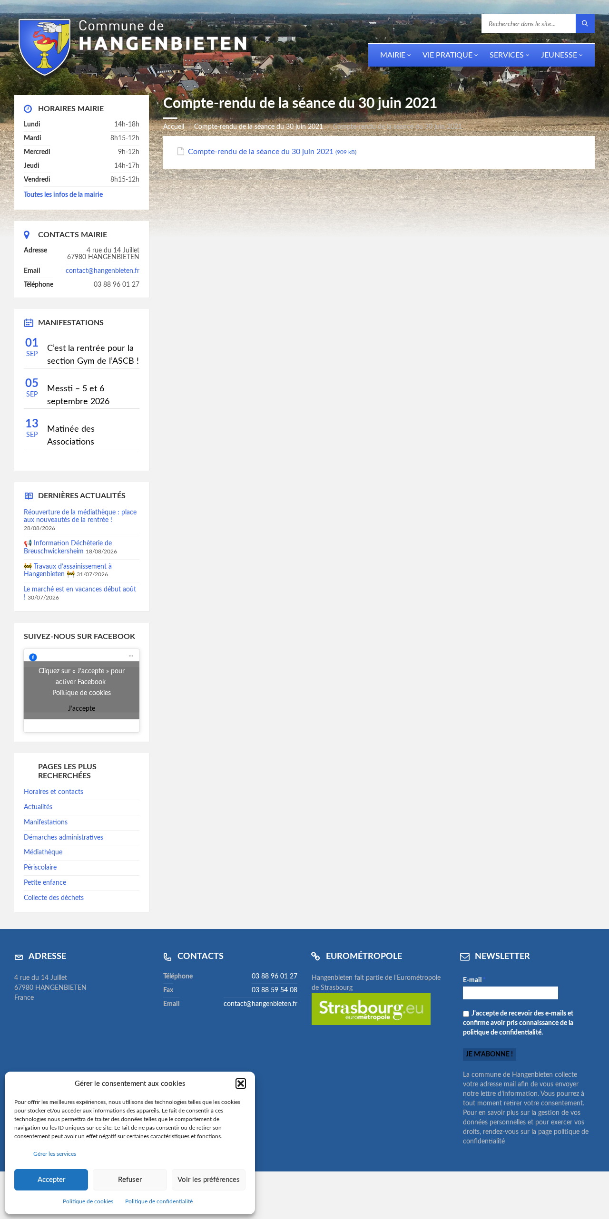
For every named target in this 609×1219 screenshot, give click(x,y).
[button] (241, 1083)
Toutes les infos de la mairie (63, 195)
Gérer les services (54, 1154)
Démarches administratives (63, 837)
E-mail (474, 980)
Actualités (38, 807)
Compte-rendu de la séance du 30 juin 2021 (258, 127)
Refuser (130, 1179)
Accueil (173, 127)
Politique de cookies (88, 1201)
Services (507, 55)
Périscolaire (40, 867)
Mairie (392, 55)
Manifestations (46, 822)
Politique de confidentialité (159, 1201)
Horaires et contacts (53, 792)
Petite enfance (45, 883)
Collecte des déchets (54, 898)
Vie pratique (447, 55)
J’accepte (81, 709)
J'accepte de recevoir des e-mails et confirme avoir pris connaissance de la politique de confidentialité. (518, 1023)
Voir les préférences (208, 1179)
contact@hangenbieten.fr (102, 271)
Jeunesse (559, 55)
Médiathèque (43, 852)
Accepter (51, 1179)
